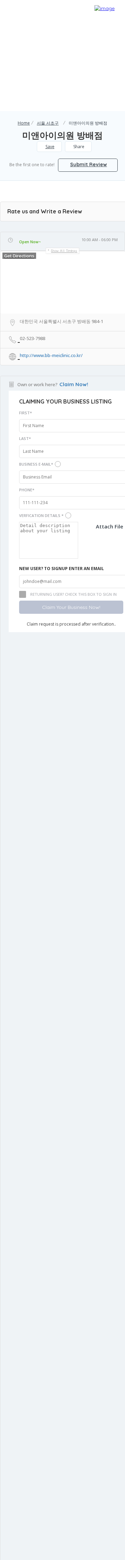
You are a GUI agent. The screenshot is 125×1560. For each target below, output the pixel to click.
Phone (26, 489)
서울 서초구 (48, 123)
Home (24, 123)
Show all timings (64, 251)
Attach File (109, 526)
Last (25, 438)
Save (50, 147)
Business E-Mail (36, 464)
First (25, 412)
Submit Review (88, 164)
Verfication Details (41, 515)
